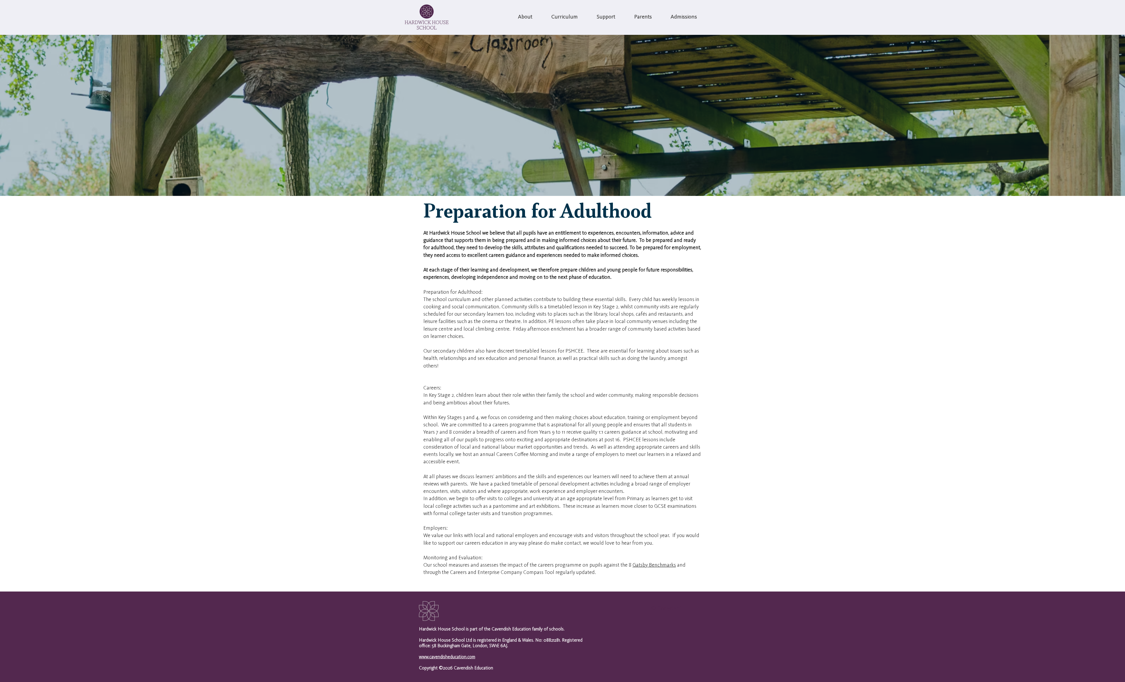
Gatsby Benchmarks (654, 565)
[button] (525, 17)
